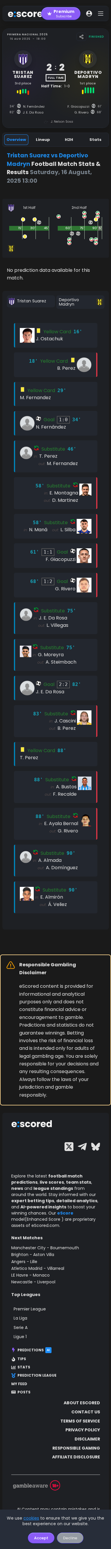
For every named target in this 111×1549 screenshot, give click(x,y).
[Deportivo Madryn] (80, 302)
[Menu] (100, 13)
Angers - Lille (24, 1262)
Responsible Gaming (76, 1448)
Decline (70, 1538)
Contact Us (85, 1412)
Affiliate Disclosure (76, 1457)
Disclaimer (87, 1439)
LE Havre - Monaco (30, 1275)
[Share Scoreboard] (81, 37)
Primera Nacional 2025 (27, 34)
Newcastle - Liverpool (33, 1282)
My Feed (19, 1384)
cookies (31, 1518)
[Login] (89, 13)
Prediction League (37, 1375)
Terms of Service (80, 1421)
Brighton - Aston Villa (32, 1254)
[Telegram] (82, 1146)
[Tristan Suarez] (31, 301)
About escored (82, 1402)
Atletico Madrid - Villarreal (37, 1268)
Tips (21, 1359)
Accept (41, 1538)
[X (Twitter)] (69, 1146)
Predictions (33, 1350)
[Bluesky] (95, 1146)
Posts (23, 1392)
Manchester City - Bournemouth (45, 1248)
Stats (23, 1367)
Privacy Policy (82, 1430)
